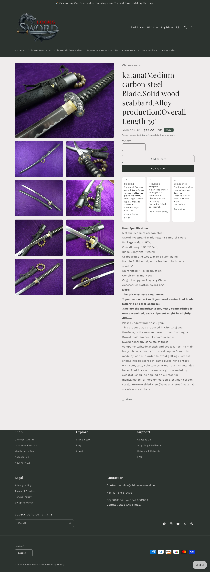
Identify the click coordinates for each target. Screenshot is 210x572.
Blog (78, 445)
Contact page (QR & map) (124, 504)
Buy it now (158, 168)
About (79, 451)
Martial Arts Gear (25, 451)
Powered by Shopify (55, 564)
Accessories (22, 457)
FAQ (139, 457)
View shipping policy (131, 216)
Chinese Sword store (33, 564)
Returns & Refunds (148, 451)
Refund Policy (23, 497)
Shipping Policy (24, 502)
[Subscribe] (70, 523)
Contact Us (144, 439)
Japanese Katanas (26, 445)
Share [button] (129, 399)
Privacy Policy (23, 485)
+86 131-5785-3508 (119, 492)
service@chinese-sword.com (138, 485)
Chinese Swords (24, 439)
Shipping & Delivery (149, 445)
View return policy (158, 212)
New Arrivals (22, 462)
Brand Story (83, 439)
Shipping (144, 135)
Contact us (179, 209)
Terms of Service (25, 491)
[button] (19, 50)
